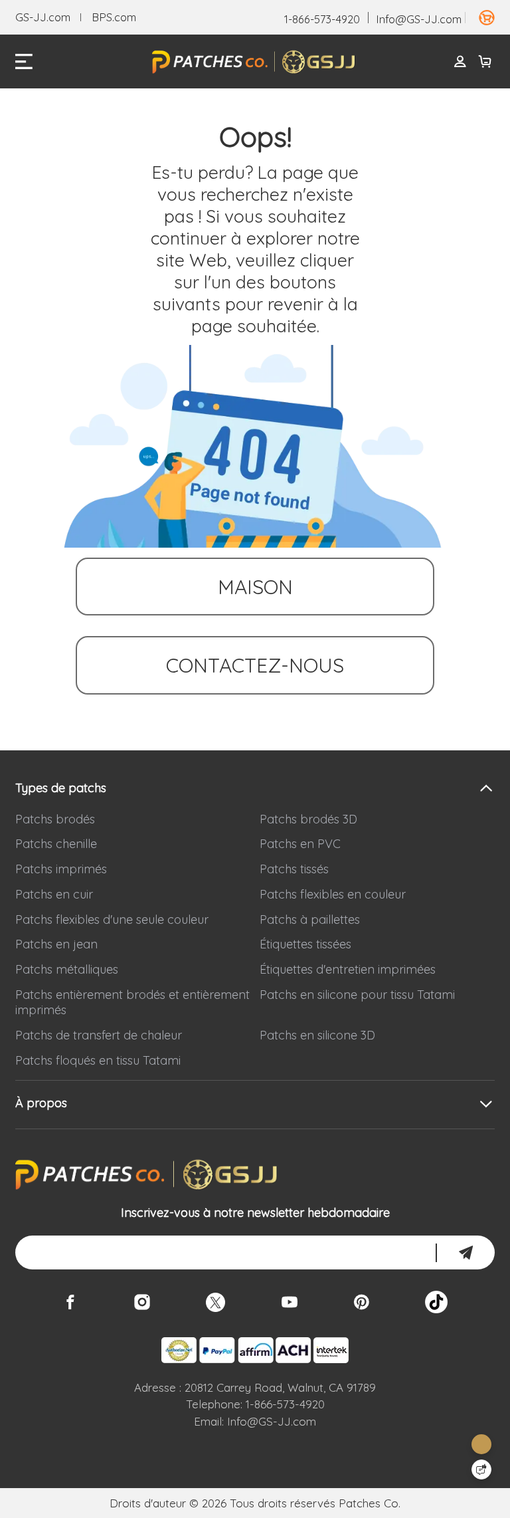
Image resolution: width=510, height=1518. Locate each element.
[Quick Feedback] (481, 1469)
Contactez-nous (255, 665)
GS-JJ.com (42, 17)
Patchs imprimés (61, 869)
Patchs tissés (294, 869)
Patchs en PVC (300, 843)
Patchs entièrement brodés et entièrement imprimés (132, 1002)
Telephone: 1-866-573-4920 (255, 1404)
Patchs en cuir (54, 894)
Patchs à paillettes (310, 919)
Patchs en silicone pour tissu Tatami (357, 994)
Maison (255, 586)
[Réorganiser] (480, 17)
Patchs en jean (56, 944)
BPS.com (114, 17)
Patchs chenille (56, 843)
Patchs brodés (55, 819)
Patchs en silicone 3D (317, 1035)
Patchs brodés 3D (308, 819)
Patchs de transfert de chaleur (98, 1035)
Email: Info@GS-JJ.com (255, 1421)
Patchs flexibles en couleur (333, 894)
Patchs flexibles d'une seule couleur (112, 919)
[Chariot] (485, 61)
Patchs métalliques (66, 969)
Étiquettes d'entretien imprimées (348, 969)
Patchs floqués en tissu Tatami (98, 1060)
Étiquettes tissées (305, 944)
